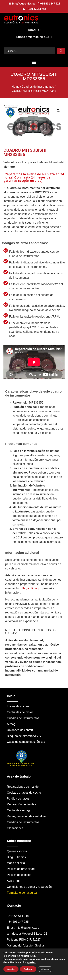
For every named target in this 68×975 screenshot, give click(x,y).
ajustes (31, 962)
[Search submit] (61, 51)
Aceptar (11, 969)
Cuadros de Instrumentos (38, 86)
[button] (34, 62)
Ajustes (45, 969)
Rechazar (28, 969)
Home (15, 86)
